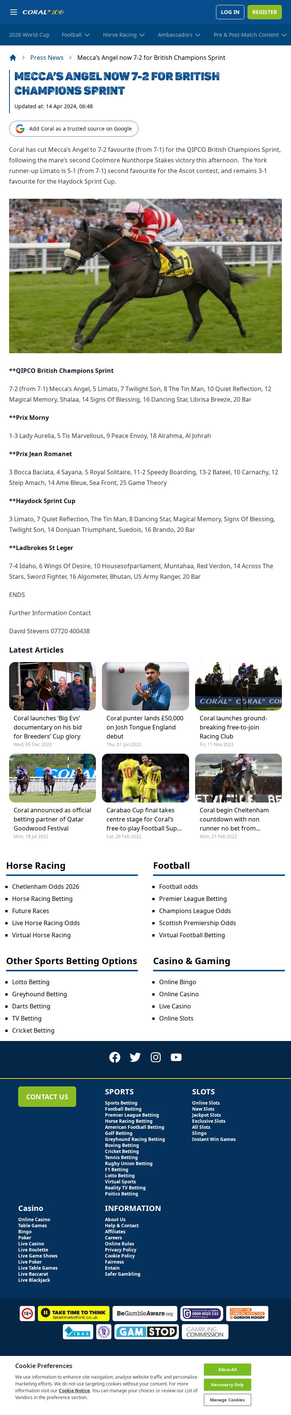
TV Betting (27, 1018)
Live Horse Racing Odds (46, 923)
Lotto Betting (31, 982)
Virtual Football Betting (192, 935)
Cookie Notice (74, 1390)
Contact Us (47, 1096)
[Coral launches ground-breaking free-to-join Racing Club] (238, 686)
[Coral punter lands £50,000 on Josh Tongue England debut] (145, 686)
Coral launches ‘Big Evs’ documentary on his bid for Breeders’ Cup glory (48, 727)
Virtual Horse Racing (41, 935)
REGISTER (264, 12)
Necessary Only (227, 1384)
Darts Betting (31, 1006)
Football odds (178, 886)
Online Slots (176, 1018)
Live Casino (175, 1006)
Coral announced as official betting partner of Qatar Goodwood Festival (52, 819)
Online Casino (179, 994)
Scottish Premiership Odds (197, 923)
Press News (47, 57)
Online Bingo (177, 982)
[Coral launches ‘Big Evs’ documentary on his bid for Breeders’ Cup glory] (52, 686)
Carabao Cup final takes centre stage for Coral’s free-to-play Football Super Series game (144, 819)
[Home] (13, 57)
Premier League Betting (193, 899)
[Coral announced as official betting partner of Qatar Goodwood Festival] (52, 778)
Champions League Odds (195, 911)
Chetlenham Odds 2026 (45, 886)
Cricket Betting (33, 1030)
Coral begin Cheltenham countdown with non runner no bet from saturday (234, 819)
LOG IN (230, 12)
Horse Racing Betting (42, 899)
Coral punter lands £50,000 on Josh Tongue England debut (144, 727)
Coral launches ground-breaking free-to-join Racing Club (233, 727)
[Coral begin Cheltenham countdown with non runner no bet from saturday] (238, 778)
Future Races (30, 911)
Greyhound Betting (39, 994)
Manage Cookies (227, 1400)
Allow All (227, 1369)
